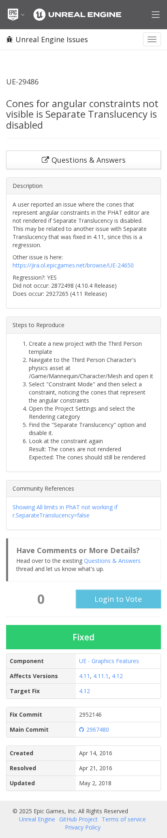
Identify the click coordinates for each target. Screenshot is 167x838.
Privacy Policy (83, 827)
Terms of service (124, 819)
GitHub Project (78, 819)
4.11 (84, 676)
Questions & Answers (112, 560)
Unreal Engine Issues (51, 39)
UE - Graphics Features (109, 661)
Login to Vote (118, 599)
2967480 (97, 729)
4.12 (117, 676)
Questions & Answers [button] (88, 160)
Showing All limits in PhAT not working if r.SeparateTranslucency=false (65, 511)
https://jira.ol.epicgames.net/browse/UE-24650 (73, 265)
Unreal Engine (37, 819)
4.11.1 (101, 676)
